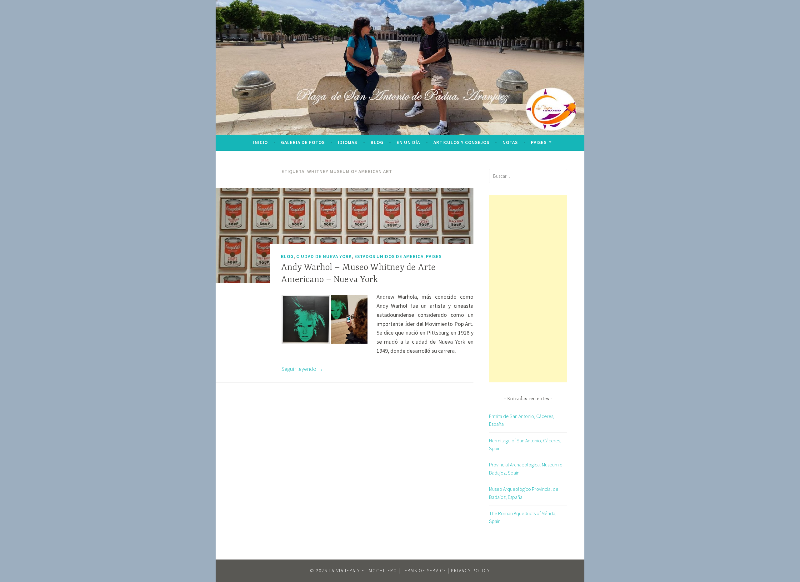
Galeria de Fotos (303, 142)
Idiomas (347, 142)
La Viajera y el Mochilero (363, 571)
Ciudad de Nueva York (324, 256)
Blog (377, 142)
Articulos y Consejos (461, 142)
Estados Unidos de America (388, 256)
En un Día (408, 142)
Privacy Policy (470, 571)
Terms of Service (424, 571)
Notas (510, 142)
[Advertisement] (528, 288)
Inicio (260, 142)
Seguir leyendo (302, 368)
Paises (539, 142)
